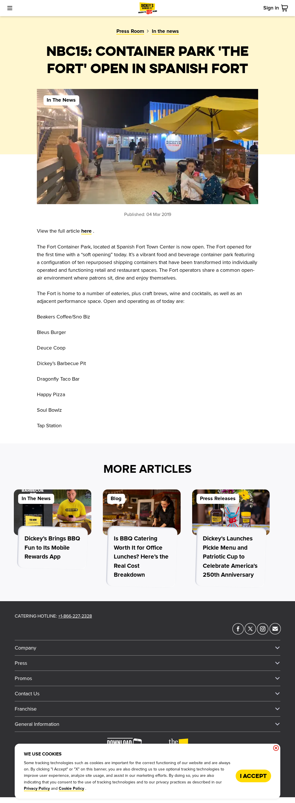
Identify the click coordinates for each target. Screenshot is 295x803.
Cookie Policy (71, 789)
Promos (23, 678)
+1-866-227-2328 (75, 616)
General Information (37, 724)
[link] (285, 8)
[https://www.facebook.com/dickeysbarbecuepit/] (238, 633)
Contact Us (27, 693)
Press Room (130, 31)
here (86, 231)
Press (21, 663)
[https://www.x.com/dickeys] (250, 633)
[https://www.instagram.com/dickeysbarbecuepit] (262, 633)
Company (25, 648)
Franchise (26, 709)
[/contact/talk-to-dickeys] (275, 633)
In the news (165, 31)
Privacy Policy (37, 789)
